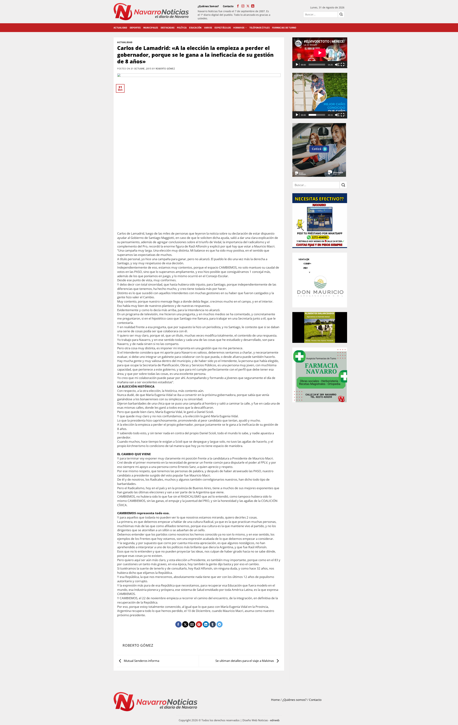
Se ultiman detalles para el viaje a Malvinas (245, 661)
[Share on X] (185, 624)
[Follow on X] (247, 6)
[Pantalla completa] (343, 64)
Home (275, 700)
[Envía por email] (192, 624)
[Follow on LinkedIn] (252, 6)
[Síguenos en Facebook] (237, 6)
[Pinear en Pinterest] (199, 624)
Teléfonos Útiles (259, 27)
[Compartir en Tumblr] (212, 624)
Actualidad (120, 27)
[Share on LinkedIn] (206, 624)
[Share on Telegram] (219, 624)
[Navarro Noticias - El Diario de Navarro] (151, 11)
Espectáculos (223, 27)
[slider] (317, 115)
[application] (319, 52)
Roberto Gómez (165, 68)
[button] (320, 96)
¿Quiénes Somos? (208, 6)
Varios (208, 27)
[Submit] (341, 14)
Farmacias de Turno (284, 27)
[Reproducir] (297, 64)
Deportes (135, 27)
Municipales (150, 27)
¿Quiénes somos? (294, 700)
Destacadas (168, 27)
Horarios (238, 27)
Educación (195, 27)
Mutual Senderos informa (141, 661)
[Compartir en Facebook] (178, 624)
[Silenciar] (337, 64)
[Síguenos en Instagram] (242, 6)
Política (182, 27)
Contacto (228, 6)
